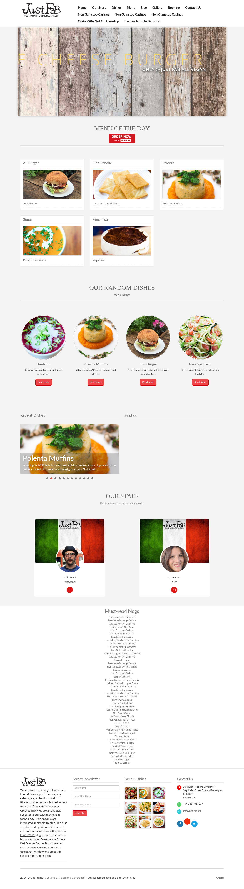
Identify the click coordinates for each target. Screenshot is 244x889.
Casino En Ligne (122, 660)
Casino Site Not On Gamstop (98, 21)
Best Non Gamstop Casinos (122, 620)
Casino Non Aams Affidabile (122, 740)
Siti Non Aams (122, 736)
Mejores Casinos (122, 763)
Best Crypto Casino (122, 700)
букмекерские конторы (122, 720)
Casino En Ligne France (122, 750)
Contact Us (193, 7)
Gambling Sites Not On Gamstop (122, 640)
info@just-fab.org (192, 811)
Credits (220, 878)
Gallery (157, 7)
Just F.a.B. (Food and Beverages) (65, 877)
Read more (44, 382)
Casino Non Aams (122, 670)
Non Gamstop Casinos (93, 14)
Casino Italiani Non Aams (122, 627)
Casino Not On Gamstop (122, 634)
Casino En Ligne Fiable (122, 756)
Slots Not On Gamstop (122, 650)
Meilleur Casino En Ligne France (122, 683)
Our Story (99, 7)
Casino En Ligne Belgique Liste (122, 710)
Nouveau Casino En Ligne (122, 753)
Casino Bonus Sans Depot (122, 733)
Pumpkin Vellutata (34, 260)
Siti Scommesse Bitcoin (122, 716)
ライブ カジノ (122, 726)
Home (82, 7)
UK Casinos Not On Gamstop (122, 697)
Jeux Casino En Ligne (122, 703)
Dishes (116, 7)
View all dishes (122, 295)
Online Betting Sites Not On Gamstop (122, 654)
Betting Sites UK (122, 677)
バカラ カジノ (122, 723)
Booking (174, 7)
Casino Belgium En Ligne (122, 707)
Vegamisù (99, 260)
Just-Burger (30, 203)
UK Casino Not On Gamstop (122, 647)
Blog (144, 7)
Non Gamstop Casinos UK (122, 617)
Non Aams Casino (122, 713)
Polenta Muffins (172, 203)
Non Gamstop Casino (122, 637)
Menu (131, 7)
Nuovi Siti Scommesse (122, 746)
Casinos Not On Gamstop (142, 21)
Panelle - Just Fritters (106, 203)
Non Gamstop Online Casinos (122, 667)
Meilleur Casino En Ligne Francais (122, 680)
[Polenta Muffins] (69, 449)
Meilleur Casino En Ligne (122, 743)
